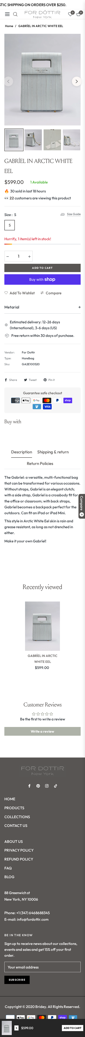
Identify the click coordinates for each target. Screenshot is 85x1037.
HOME (9, 799)
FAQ (8, 868)
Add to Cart (73, 1028)
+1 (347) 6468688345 (33, 912)
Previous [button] (8, 81)
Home (9, 26)
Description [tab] (21, 451)
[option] (42, 79)
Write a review (42, 731)
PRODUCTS (14, 808)
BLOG (9, 876)
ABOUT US (13, 841)
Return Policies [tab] (40, 463)
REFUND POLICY (18, 859)
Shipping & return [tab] (53, 451)
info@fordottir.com (32, 919)
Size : (10, 214)
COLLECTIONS (17, 816)
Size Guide (74, 214)
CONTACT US (15, 825)
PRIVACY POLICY (19, 850)
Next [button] (77, 81)
